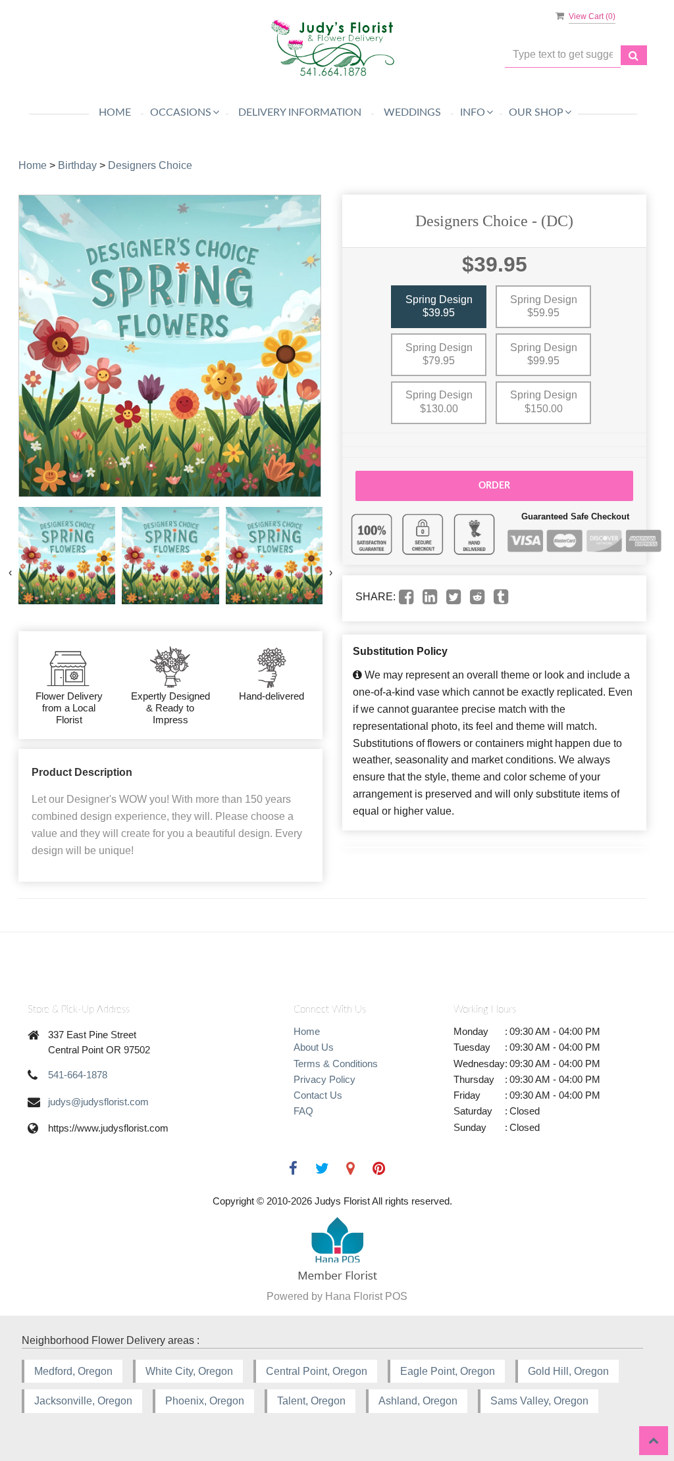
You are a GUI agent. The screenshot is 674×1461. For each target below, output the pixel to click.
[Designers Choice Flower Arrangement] (66, 555)
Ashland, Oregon (417, 1400)
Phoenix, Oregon (204, 1400)
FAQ (303, 1110)
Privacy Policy (324, 1079)
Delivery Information (299, 112)
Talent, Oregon (311, 1400)
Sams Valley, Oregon (539, 1400)
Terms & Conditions (336, 1063)
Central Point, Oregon (316, 1371)
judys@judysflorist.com (98, 1101)
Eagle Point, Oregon (447, 1371)
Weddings (412, 112)
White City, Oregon (189, 1371)
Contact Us (318, 1095)
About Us (314, 1047)
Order (494, 486)
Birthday (77, 165)
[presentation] (10, 572)
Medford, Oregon (73, 1371)
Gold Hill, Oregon (568, 1371)
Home (115, 112)
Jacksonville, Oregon (83, 1400)
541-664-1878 (77, 1074)
